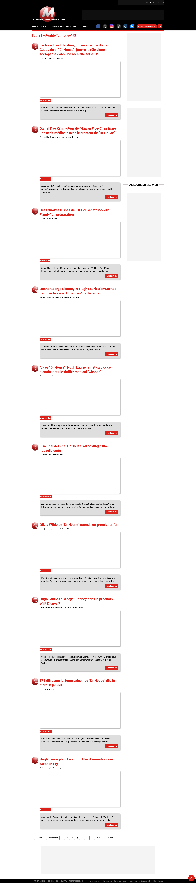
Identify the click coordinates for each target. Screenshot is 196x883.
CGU (154, 881)
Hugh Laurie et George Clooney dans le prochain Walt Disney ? (76, 601)
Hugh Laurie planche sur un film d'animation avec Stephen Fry (77, 761)
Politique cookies (107, 881)
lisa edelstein (61, 58)
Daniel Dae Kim (47, 137)
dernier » (112, 837)
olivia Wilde (67, 529)
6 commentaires (45, 339)
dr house (50, 58)
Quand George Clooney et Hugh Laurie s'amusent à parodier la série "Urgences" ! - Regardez (78, 290)
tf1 (43, 689)
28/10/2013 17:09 (36, 526)
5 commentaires (45, 179)
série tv (55, 137)
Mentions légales (94, 881)
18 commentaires (45, 497)
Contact (160, 881)
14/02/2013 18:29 (36, 600)
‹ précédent (53, 837)
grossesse (54, 529)
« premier (40, 837)
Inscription (160, 2)
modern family (53, 219)
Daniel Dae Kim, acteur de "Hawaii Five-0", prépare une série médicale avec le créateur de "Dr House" (78, 130)
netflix (44, 58)
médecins (68, 137)
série (55, 58)
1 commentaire (45, 261)
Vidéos (43, 26)
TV (40, 58)
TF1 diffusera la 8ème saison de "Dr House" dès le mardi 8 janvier (77, 682)
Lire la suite (112, 115)
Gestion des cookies (120, 881)
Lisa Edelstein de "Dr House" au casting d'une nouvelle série (74, 448)
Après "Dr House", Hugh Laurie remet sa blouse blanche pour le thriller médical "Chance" (75, 369)
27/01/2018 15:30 (36, 46)
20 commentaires (45, 731)
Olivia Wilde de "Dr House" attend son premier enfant (79, 524)
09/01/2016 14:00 (36, 368)
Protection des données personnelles (140, 881)
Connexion (150, 2)
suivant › (100, 837)
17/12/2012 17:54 (36, 682)
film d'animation (55, 768)
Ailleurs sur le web (143, 184)
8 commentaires (45, 571)
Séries (85, 26)
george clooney (66, 297)
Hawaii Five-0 (76, 137)
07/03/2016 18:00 (36, 211)
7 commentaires (45, 810)
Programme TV (72, 26)
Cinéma (42, 607)
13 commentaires (45, 649)
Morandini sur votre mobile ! (147, 26)
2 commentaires (45, 100)
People (42, 297)
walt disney (63, 607)
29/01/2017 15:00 (36, 129)
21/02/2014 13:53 (36, 447)
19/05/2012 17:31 (36, 760)
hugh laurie (75, 297)
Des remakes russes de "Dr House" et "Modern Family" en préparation (74, 212)
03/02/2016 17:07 (36, 290)
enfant (61, 529)
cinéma (69, 607)
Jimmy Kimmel (56, 297)
